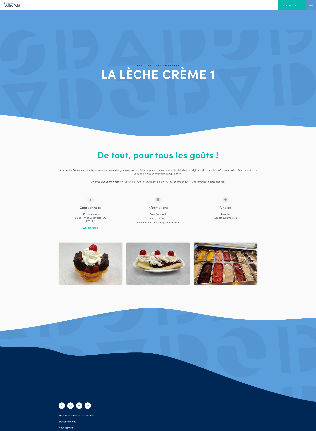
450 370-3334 (158, 218)
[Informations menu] (311, 5)
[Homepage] (12, 4)
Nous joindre (66, 427)
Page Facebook (158, 214)
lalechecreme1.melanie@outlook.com (158, 222)
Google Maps (90, 227)
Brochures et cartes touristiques (76, 415)
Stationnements (67, 421)
